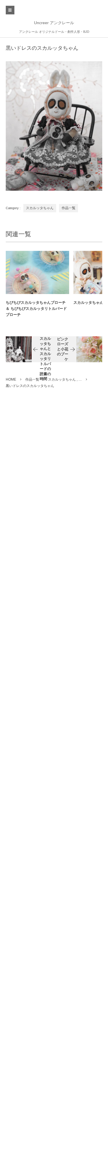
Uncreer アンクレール (54, 22)
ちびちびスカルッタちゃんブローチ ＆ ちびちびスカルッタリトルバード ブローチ (36, 308)
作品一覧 (68, 208)
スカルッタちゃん (40, 208)
